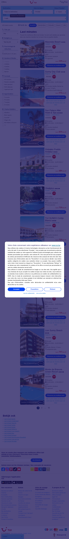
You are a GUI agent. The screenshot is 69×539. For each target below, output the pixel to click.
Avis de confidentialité (28, 293)
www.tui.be (56, 245)
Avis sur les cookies (41, 293)
